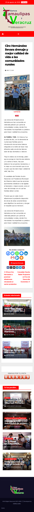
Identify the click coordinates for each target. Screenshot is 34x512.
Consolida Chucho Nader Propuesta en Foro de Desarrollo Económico (23, 277)
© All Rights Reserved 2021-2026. (12, 501)
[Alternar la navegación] (18, 34)
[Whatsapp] (17, 253)
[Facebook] (8, 253)
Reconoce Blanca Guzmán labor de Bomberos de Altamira (16, 310)
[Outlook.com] (17, 258)
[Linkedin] (26, 253)
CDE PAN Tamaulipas (10, 459)
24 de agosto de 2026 (13, 406)
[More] (21, 258)
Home (3, 508)
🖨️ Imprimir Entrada (17, 263)
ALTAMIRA (7, 305)
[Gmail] (13, 258)
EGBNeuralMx (17, 503)
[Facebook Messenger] (21, 253)
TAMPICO (7, 397)
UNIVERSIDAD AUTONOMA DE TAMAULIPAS (15, 418)
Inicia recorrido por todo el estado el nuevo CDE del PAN (15, 464)
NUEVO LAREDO (9, 438)
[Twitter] (13, 253)
